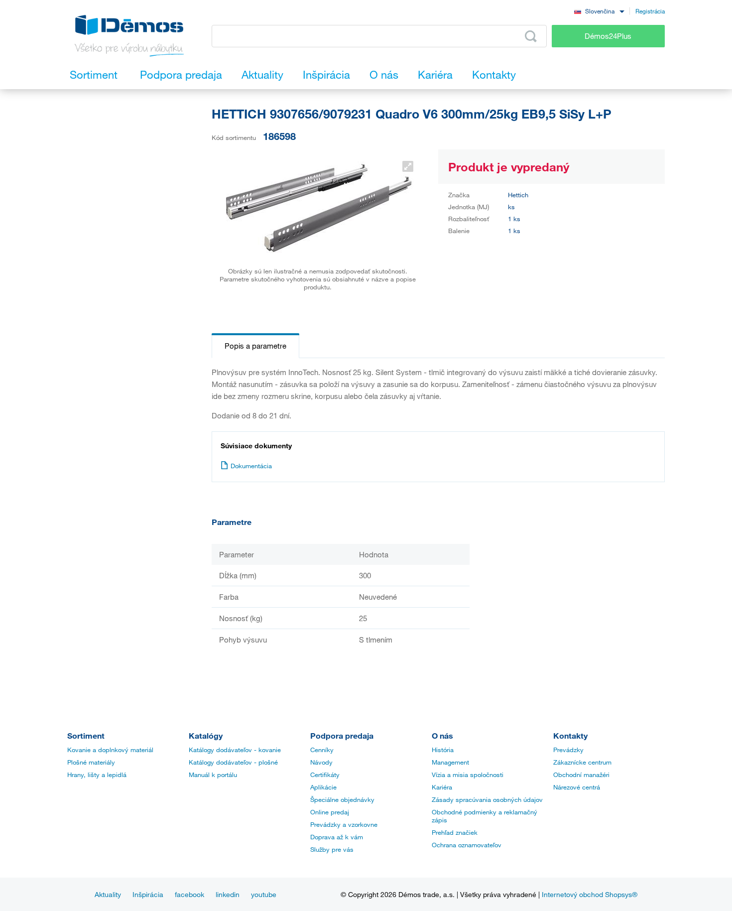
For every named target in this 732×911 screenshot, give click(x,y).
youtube (263, 894)
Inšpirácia (147, 894)
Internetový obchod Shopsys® (589, 894)
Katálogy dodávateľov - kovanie (235, 750)
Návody (321, 762)
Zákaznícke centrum (582, 762)
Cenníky (322, 750)
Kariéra (442, 787)
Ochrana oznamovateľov (466, 845)
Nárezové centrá (576, 787)
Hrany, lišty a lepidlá (96, 775)
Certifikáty (325, 775)
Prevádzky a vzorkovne (343, 824)
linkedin (228, 894)
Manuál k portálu (213, 775)
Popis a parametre (255, 345)
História (443, 750)
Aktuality (108, 894)
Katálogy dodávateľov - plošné (233, 762)
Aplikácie (323, 787)
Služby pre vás (332, 849)
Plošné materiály (91, 762)
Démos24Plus (608, 35)
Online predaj (329, 812)
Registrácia (650, 11)
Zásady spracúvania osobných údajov (487, 799)
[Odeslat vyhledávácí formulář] (530, 36)
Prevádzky (568, 750)
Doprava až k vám (336, 837)
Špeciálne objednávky (342, 799)
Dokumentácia (251, 466)
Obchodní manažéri (581, 775)
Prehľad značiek (455, 832)
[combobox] (599, 10)
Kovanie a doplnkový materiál (110, 750)
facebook (189, 894)
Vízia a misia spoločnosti (467, 775)
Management (450, 762)
